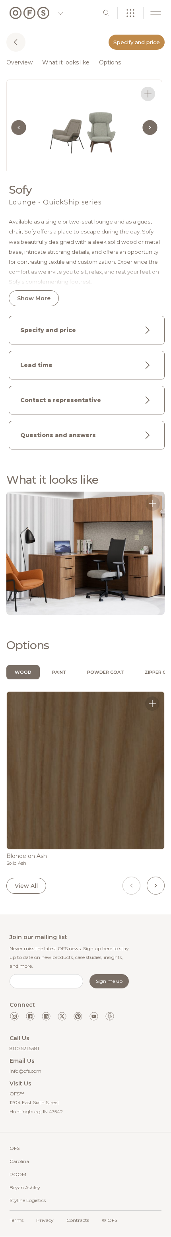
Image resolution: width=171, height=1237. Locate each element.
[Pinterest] (78, 1016)
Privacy (45, 1220)
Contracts (77, 1220)
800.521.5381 (24, 1048)
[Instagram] (14, 1016)
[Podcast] (110, 1016)
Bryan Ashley (25, 1187)
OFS (14, 1148)
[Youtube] (94, 1016)
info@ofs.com (25, 1071)
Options (110, 62)
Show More (34, 298)
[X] (62, 1016)
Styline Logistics (28, 1200)
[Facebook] (30, 1016)
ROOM (18, 1174)
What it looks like (65, 62)
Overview (19, 62)
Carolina (19, 1161)
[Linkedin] (46, 1016)
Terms (16, 1220)
